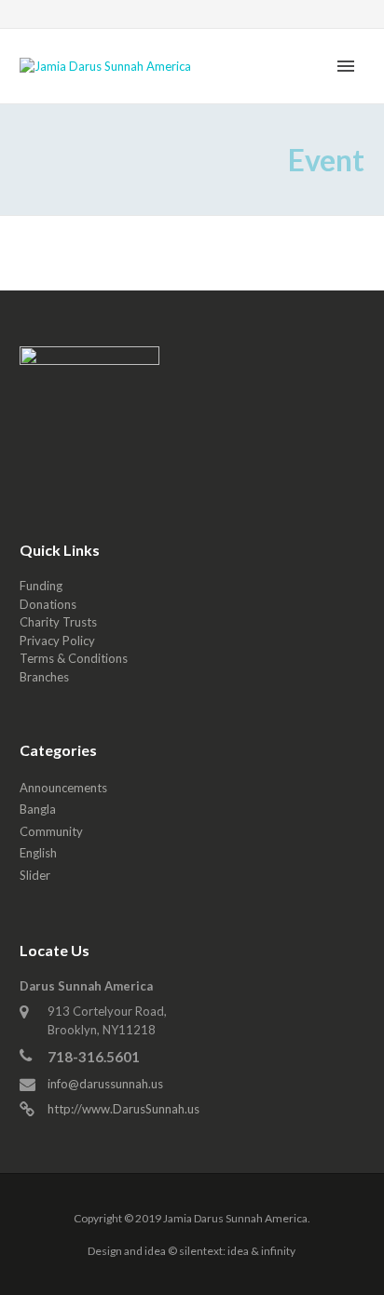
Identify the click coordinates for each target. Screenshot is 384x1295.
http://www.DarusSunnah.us (123, 1108)
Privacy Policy (57, 640)
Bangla (38, 809)
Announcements (63, 787)
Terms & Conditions (74, 658)
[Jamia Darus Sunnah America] (105, 65)
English (38, 852)
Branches (44, 676)
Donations (48, 604)
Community (51, 831)
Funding (41, 585)
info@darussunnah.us (105, 1083)
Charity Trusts (58, 621)
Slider (35, 875)
